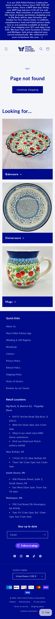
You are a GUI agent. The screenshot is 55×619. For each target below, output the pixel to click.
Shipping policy (37, 606)
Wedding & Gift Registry (18, 340)
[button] (6, 49)
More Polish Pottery (25, 598)
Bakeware (11, 174)
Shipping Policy (14, 374)
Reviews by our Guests (17, 388)
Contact (10, 353)
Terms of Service (14, 381)
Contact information (29, 611)
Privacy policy (40, 602)
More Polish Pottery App (18, 333)
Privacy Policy (13, 360)
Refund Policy (13, 367)
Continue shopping (27, 89)
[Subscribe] (44, 534)
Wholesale (11, 347)
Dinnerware (13, 238)
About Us (11, 326)
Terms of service (21, 606)
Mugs (9, 301)
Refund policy (25, 602)
